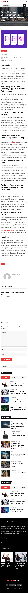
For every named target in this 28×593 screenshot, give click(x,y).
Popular (14, 377)
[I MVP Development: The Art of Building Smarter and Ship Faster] (5, 392)
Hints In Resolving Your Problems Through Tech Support (17, 465)
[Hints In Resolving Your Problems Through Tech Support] (5, 464)
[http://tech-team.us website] (14, 58)
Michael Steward (16, 274)
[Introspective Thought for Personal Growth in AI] (5, 400)
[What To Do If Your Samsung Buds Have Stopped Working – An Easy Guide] (5, 435)
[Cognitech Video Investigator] (5, 473)
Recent (5, 377)
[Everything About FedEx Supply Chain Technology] (5, 455)
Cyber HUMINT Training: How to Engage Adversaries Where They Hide (18, 409)
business (4, 51)
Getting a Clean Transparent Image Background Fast (5, 565)
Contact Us (16, 542)
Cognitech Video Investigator (18, 472)
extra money (8, 264)
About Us (3, 545)
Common (23, 377)
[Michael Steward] (16, 58)
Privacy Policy (4, 542)
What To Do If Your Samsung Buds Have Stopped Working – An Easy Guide (18, 435)
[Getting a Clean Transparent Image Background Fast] (5, 384)
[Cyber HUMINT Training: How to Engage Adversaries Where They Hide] (5, 408)
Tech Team (10, 588)
